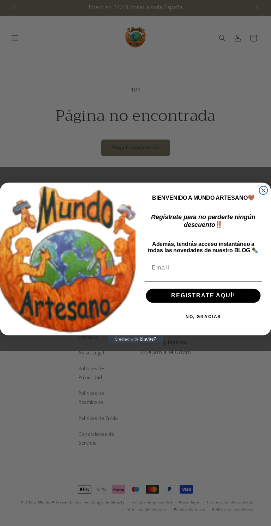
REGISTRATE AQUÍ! (203, 295)
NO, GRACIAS (203, 316)
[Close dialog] (263, 190)
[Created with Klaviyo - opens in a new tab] (135, 339)
